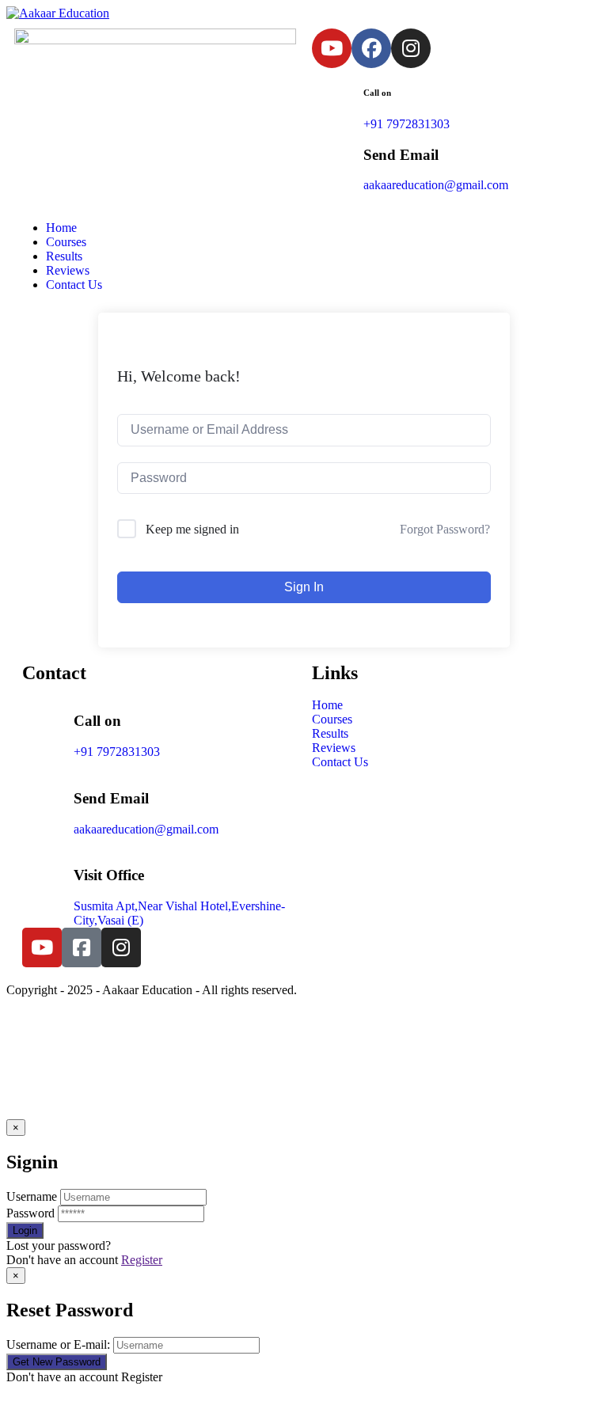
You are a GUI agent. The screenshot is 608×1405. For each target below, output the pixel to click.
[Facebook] (371, 48)
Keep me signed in (192, 529)
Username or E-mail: (58, 1344)
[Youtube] (332, 48)
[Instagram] (411, 48)
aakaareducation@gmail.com (435, 185)
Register (141, 1259)
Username (31, 1196)
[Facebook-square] (81, 947)
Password (30, 1213)
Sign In (304, 587)
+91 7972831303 (406, 124)
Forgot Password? (445, 529)
